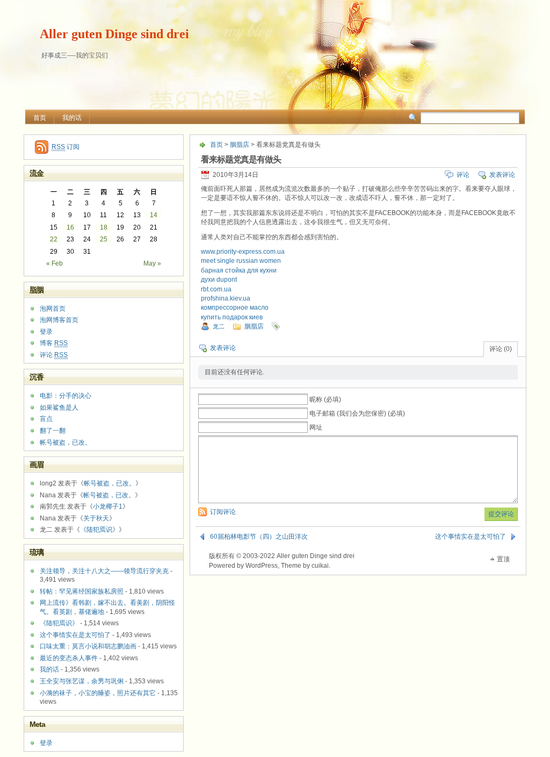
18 (103, 227)
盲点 (46, 419)
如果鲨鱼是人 (59, 407)
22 (53, 239)
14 (153, 215)
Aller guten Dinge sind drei (114, 34)
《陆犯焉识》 (99, 529)
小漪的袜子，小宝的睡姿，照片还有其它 (98, 693)
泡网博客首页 (59, 320)
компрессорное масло (235, 307)
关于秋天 (96, 518)
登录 (46, 331)
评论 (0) (500, 349)
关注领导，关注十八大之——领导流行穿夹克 (104, 571)
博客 (54, 343)
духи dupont (219, 279)
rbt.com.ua (216, 289)
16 (70, 227)
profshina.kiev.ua (225, 298)
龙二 (219, 326)
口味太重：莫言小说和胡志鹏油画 (88, 646)
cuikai (320, 565)
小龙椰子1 (107, 506)
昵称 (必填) (325, 399)
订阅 (65, 147)
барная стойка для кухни (239, 270)
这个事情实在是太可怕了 (470, 536)
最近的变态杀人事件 (69, 658)
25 (103, 239)
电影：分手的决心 (65, 395)
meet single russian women (241, 261)
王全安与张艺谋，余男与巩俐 (82, 681)
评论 (463, 174)
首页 (39, 118)
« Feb (54, 263)
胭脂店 (239, 144)
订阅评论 (223, 512)
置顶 (503, 559)
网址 (315, 427)
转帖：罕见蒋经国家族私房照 (82, 591)
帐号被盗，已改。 (65, 442)
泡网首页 (53, 308)
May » (152, 263)
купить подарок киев (232, 317)
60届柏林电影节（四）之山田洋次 (259, 536)
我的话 (72, 118)
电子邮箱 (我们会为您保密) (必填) (357, 413)
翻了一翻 (53, 430)
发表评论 (502, 174)
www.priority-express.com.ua (243, 251)
